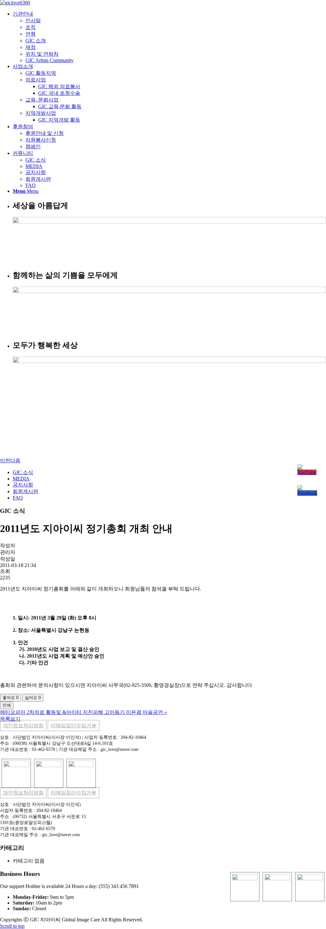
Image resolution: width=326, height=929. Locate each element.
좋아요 (10, 697)
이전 (5, 460)
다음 (15, 460)
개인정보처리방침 (23, 725)
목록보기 (10, 719)
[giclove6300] (15, 2)
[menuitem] (169, 37)
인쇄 (7, 705)
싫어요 (33, 697)
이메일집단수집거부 (73, 725)
